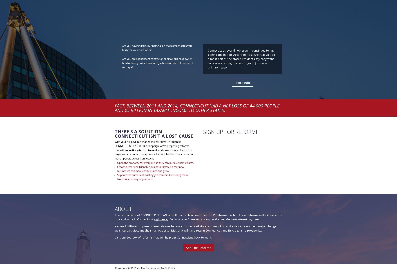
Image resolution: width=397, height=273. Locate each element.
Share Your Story (230, 11)
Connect (263, 4)
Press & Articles (257, 11)
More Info (242, 83)
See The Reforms (198, 248)
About (250, 4)
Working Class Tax (235, 4)
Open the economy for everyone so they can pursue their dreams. (155, 163)
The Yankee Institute (191, 4)
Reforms (209, 11)
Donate (276, 3)
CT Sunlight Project (213, 4)
